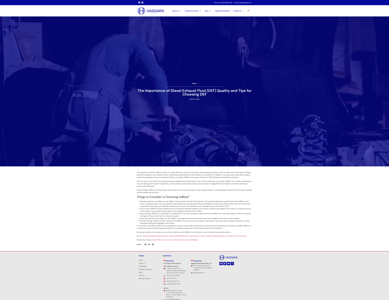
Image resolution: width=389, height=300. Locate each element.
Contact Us (237, 11)
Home (141, 260)
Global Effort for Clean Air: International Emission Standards (175, 240)
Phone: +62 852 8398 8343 (223, 3)
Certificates (142, 266)
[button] (145, 244)
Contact (141, 275)
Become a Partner (144, 278)
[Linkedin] (224, 263)
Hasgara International (222, 11)
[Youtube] (228, 263)
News (207, 11)
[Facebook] (221, 263)
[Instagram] (232, 263)
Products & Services (191, 11)
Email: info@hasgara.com (242, 3)
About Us (175, 11)
